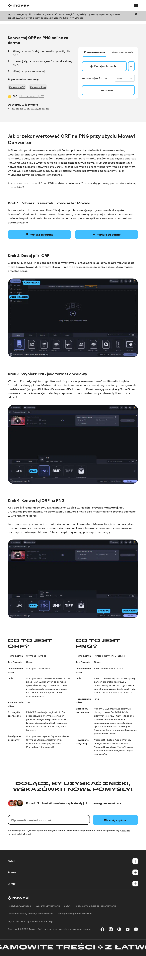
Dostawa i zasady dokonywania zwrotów (30, 913)
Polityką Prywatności (71, 17)
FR (21, 108)
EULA (67, 905)
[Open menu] (136, 6)
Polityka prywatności (19, 905)
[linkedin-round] (119, 930)
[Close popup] (136, 16)
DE (17, 108)
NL (36, 108)
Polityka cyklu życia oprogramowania (95, 905)
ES (28, 108)
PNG (119, 78)
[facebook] (102, 930)
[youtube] (127, 930)
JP (39, 108)
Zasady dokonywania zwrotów (74, 913)
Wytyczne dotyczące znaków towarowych (31, 921)
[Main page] (19, 5)
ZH (47, 108)
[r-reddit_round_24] (136, 930)
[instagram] (111, 930)
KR (43, 108)
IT (25, 108)
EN (13, 108)
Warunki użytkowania (48, 905)
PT (32, 108)
